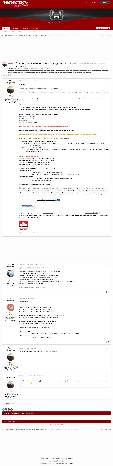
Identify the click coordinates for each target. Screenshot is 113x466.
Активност (16, 28)
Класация (35, 28)
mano (10, 298)
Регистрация (105, 2)
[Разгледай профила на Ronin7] (4, 64)
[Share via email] (9, 409)
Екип (25, 31)
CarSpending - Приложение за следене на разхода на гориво (56, 463)
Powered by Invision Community (56, 461)
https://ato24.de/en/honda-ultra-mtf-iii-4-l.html (36, 162)
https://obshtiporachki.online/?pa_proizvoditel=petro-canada (84, 215)
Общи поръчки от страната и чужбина (39, 68)
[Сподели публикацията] (106, 81)
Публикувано (28, 81)
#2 (108, 264)
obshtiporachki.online (91, 213)
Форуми (5, 31)
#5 (108, 375)
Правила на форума (15, 31)
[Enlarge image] (23, 225)
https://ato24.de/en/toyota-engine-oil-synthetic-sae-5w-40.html (37, 321)
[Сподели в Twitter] (3, 409)
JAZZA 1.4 (10, 264)
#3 (108, 298)
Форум (6, 28)
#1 (108, 81)
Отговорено (27, 264)
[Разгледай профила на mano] (10, 307)
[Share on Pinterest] (11, 409)
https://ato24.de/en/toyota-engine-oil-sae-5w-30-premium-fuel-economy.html (41, 315)
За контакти (69, 458)
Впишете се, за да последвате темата (83, 63)
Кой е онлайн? (33, 31)
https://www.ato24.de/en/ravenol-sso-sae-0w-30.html (38, 158)
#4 (108, 348)
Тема (52, 458)
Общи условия (60, 458)
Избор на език (44, 458)
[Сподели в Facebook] (6, 409)
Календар (26, 28)
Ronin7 (12, 68)
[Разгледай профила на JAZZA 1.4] (10, 273)
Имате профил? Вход (92, 2)
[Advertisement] (56, 49)
